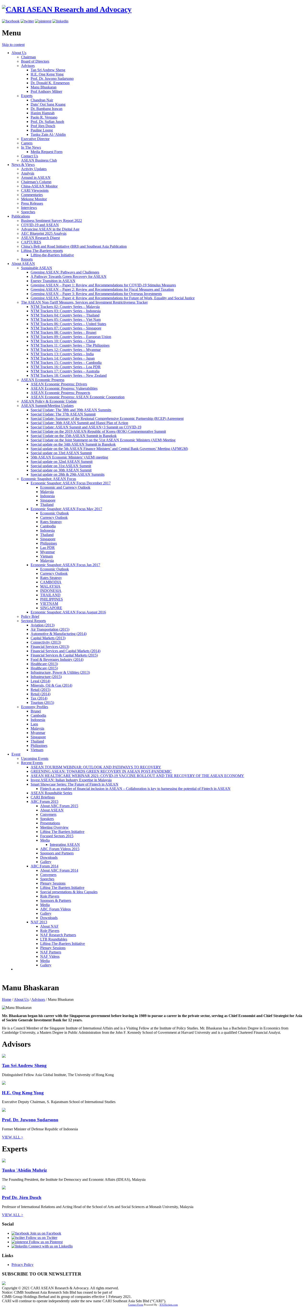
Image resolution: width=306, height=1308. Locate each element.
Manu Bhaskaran (43, 87)
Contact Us (29, 156)
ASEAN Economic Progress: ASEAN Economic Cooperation (78, 397)
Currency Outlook (54, 517)
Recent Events (32, 763)
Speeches (28, 212)
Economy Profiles (34, 707)
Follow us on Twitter (41, 1238)
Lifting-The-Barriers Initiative (62, 943)
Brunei (36, 711)
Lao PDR (47, 548)
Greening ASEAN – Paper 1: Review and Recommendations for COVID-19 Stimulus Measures (103, 285)
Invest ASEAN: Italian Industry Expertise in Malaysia (71, 780)
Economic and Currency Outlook (65, 487)
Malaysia (47, 492)
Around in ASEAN (35, 177)
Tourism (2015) (42, 703)
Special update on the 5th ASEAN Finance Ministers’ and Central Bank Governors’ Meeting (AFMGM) (109, 449)
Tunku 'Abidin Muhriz (24, 1170)
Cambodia (48, 526)
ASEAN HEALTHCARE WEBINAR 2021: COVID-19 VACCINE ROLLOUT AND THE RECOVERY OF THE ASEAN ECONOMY (137, 776)
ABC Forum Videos (55, 909)
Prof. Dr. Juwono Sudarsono (52, 79)
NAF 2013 (39, 922)
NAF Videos (50, 956)
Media (45, 840)
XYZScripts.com (168, 1304)
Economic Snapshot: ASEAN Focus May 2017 (66, 509)
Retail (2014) (40, 694)
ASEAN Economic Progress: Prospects (60, 393)
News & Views (23, 165)
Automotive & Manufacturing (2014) (59, 634)
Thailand (47, 505)
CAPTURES (31, 242)
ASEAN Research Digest (40, 238)
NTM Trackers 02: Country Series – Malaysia (65, 307)
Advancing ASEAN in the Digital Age (50, 229)
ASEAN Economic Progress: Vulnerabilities (64, 388)
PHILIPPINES (51, 599)
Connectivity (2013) (46, 642)
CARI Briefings (43, 797)
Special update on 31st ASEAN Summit (61, 466)
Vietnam (46, 556)
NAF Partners (50, 952)
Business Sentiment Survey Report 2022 (51, 221)
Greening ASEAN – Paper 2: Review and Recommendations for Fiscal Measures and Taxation (102, 289)
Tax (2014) (39, 698)
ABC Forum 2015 (44, 801)
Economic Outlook (54, 513)
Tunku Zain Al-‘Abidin (48, 134)
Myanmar (47, 552)
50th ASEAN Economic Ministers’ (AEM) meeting (69, 457)
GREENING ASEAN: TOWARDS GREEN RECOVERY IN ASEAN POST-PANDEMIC (101, 771)
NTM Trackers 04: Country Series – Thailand (65, 315)
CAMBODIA (50, 582)
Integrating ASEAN (65, 845)
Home (6, 999)
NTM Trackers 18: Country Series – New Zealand (69, 375)
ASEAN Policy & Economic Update (49, 401)
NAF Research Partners (58, 935)
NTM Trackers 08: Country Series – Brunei (63, 332)
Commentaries (32, 195)
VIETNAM (49, 604)
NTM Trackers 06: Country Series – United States (68, 324)
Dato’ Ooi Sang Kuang (48, 104)
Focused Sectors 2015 (56, 836)
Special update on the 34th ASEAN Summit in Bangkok (73, 444)
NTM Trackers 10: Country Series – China (63, 341)
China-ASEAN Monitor (39, 186)
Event (15, 754)
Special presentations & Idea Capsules (69, 892)
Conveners (48, 814)
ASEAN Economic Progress (42, 380)
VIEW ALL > (12, 1137)
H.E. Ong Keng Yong (47, 74)
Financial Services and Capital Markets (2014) (65, 651)
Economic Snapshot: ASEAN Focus (48, 479)
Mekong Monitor (34, 199)
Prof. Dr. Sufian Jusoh (47, 122)
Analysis (27, 173)
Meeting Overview (54, 827)
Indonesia (47, 496)
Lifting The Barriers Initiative (62, 832)
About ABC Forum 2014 (59, 870)
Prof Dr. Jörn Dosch (21, 1197)
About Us (18, 53)
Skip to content (13, 45)
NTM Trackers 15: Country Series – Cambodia (66, 363)
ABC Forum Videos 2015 (59, 849)
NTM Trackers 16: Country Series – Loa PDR (66, 367)
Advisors (28, 66)
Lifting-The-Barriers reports (42, 251)
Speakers (47, 819)
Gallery (45, 862)
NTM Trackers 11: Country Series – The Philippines (70, 345)
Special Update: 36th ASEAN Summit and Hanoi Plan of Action (79, 423)
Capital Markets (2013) (48, 638)
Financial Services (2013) (50, 647)
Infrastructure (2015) (46, 677)
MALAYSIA (50, 586)
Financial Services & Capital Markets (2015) (64, 655)
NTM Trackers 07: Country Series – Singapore (66, 328)
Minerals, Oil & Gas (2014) (51, 685)
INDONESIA (50, 591)
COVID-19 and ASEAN (40, 225)
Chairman (28, 57)
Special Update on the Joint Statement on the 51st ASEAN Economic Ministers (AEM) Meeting (103, 440)
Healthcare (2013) (44, 664)
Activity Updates (34, 169)
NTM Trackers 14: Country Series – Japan (63, 358)
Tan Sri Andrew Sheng (48, 70)
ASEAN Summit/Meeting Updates (47, 406)
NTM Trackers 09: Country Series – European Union (71, 337)
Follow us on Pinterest (45, 1242)
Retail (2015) (40, 690)
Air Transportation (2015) (50, 629)
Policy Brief (30, 616)
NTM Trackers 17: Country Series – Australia (65, 371)
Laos (34, 724)
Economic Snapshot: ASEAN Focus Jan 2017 (65, 565)
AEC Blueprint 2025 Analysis (43, 233)
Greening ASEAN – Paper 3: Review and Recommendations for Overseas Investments (96, 294)
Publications (20, 216)
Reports (27, 259)
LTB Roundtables (53, 939)
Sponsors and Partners (57, 853)
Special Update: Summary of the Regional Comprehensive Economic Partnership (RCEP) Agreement (107, 418)
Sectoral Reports (33, 621)
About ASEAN (23, 264)
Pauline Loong (42, 130)
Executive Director (35, 139)
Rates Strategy (51, 522)
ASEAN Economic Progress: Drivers (59, 384)
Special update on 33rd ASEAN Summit (61, 453)
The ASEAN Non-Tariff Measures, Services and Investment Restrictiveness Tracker (84, 302)
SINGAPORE (51, 608)
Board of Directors (35, 61)
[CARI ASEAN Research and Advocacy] (66, 9)
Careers (27, 143)
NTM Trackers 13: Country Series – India (62, 354)
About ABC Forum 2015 (59, 806)
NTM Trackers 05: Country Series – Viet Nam (66, 319)
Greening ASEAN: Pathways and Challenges (65, 272)
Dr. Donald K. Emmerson (50, 83)
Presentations (50, 823)
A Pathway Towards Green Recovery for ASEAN (68, 276)
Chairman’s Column (36, 182)
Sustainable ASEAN (36, 268)
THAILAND (50, 595)
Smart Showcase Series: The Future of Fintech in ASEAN (74, 784)
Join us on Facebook (45, 1233)
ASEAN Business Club (39, 160)
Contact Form (135, 1304)
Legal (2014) (40, 681)
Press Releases (32, 203)
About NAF (49, 926)
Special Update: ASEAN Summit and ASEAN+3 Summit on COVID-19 (86, 427)
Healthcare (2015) (44, 668)
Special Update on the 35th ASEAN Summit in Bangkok (74, 436)
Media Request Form (46, 152)
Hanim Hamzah (43, 113)
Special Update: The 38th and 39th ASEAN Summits (71, 410)
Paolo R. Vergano (44, 117)
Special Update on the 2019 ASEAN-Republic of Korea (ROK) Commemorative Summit (98, 431)
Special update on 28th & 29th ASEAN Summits (67, 474)
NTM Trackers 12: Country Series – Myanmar (66, 350)
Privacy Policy (22, 1265)
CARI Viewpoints (35, 190)
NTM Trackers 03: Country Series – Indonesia (66, 311)
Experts (27, 96)
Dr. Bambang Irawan (46, 109)
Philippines (48, 543)
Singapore (47, 500)
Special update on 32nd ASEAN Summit (62, 462)
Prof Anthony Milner (46, 91)
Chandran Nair (42, 100)
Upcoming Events (34, 758)
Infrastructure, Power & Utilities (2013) (60, 672)
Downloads (49, 857)
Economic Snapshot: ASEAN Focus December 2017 (71, 483)
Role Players (49, 896)
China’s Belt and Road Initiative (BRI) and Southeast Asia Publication (74, 246)
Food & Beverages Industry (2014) (57, 659)
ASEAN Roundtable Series (51, 793)
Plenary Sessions (53, 883)
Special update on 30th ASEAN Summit (61, 470)
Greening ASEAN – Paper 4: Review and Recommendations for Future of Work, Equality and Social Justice (113, 298)
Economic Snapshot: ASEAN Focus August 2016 (68, 612)
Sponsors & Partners (55, 900)
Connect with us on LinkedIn (50, 1246)
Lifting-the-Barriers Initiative (52, 255)
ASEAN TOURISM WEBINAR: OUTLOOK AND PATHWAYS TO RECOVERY (96, 767)
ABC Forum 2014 (44, 866)
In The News (31, 147)
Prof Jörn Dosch (43, 126)
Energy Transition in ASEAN (53, 281)
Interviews (29, 208)
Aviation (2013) (43, 625)
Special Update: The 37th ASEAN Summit (63, 414)
